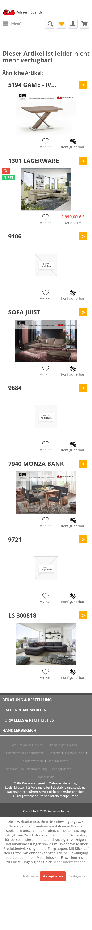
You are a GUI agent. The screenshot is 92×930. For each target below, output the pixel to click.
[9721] (46, 568)
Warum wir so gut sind (27, 745)
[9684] (46, 416)
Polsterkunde (74, 753)
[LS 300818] (46, 644)
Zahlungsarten (58, 761)
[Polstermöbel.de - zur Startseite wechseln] (24, 12)
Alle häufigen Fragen (62, 745)
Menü (16, 23)
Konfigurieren (61, 769)
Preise (26, 783)
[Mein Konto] (73, 24)
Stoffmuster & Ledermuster (23, 753)
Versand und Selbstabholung (26, 769)
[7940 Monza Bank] (46, 492)
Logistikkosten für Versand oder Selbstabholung (39, 787)
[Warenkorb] (84, 24)
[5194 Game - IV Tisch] (46, 113)
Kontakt (54, 753)
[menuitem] (12, 24)
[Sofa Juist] (46, 341)
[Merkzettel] (61, 24)
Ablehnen (31, 876)
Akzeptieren (53, 876)
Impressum (46, 777)
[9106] (46, 265)
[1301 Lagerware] (46, 189)
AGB (79, 769)
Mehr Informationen (70, 862)
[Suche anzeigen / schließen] (49, 24)
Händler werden (31, 761)
